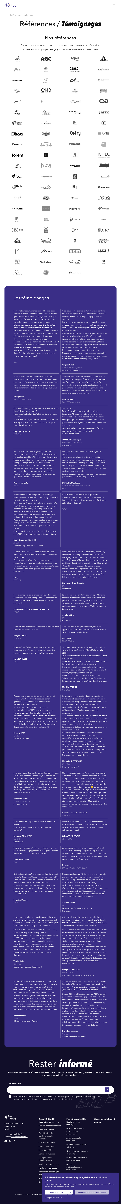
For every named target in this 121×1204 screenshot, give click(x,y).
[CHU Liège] (17, 101)
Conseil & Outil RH (47, 1119)
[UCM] (75, 251)
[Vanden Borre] (46, 262)
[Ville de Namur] (104, 262)
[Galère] (75, 155)
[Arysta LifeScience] (46, 69)
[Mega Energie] (75, 198)
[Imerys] (17, 165)
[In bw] (46, 165)
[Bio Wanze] (46, 80)
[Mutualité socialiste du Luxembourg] (75, 176)
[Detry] (75, 133)
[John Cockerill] (17, 176)
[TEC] (104, 240)
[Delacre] (46, 133)
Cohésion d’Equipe (47, 1154)
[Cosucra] (75, 123)
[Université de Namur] (17, 262)
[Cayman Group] (75, 112)
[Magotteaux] (104, 187)
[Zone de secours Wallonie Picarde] (75, 272)
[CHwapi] (75, 101)
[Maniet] (17, 198)
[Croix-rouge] (104, 123)
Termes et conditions (22, 1194)
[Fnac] (104, 144)
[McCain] (46, 198)
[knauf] (46, 176)
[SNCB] (17, 230)
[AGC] (46, 58)
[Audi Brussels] (75, 69)
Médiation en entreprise (49, 1164)
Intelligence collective (48, 1168)
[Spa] (17, 240)
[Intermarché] (75, 165)
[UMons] (104, 251)
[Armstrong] (104, 58)
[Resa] (75, 219)
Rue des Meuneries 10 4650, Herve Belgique (13, 1126)
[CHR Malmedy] (75, 91)
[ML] (75, 187)
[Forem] (17, 155)
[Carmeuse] (46, 112)
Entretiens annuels (46, 1129)
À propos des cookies (53, 1197)
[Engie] (46, 144)
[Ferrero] (75, 144)
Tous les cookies (56, 1192)
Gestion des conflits (47, 1146)
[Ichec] (104, 155)
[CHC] (46, 91)
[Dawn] (17, 133)
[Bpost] (75, 80)
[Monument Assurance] (17, 208)
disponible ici (67, 1099)
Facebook (14, 1141)
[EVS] (104, 133)
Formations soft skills (76, 1119)
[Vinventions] (17, 272)
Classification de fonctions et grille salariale (46, 1136)
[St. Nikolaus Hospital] (75, 240)
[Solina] (104, 230)
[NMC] (46, 208)
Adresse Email (15, 1083)
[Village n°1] (75, 262)
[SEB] (104, 219)
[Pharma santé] (104, 208)
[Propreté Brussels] (46, 219)
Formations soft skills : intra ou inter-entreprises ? (75, 1131)
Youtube (5, 1141)
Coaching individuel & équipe (104, 1120)
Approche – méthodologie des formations (74, 1167)
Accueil (6, 15)
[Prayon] (17, 219)
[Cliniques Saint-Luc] (104, 112)
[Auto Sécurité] (104, 69)
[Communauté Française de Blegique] (17, 123)
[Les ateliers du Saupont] (104, 176)
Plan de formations (47, 1142)
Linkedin (10, 1141)
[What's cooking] (46, 272)
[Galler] (46, 155)
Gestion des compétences (50, 1125)
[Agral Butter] (75, 58)
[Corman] (46, 123)
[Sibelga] (75, 230)
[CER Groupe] (17, 91)
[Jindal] (104, 165)
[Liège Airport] (46, 187)
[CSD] (104, 101)
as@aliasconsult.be (19, 1136)
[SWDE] (46, 230)
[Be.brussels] (17, 80)
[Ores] (75, 208)
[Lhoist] (17, 187)
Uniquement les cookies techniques (92, 1192)
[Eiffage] (17, 144)
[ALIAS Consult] (10, 5)
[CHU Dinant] (104, 91)
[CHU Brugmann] (46, 101)
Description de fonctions (49, 1122)
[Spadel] (46, 240)
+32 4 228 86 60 (15, 1134)
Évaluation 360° (45, 1150)
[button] (114, 5)
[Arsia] (17, 69)
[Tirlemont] (17, 251)
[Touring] (46, 251)
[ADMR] (17, 58)
